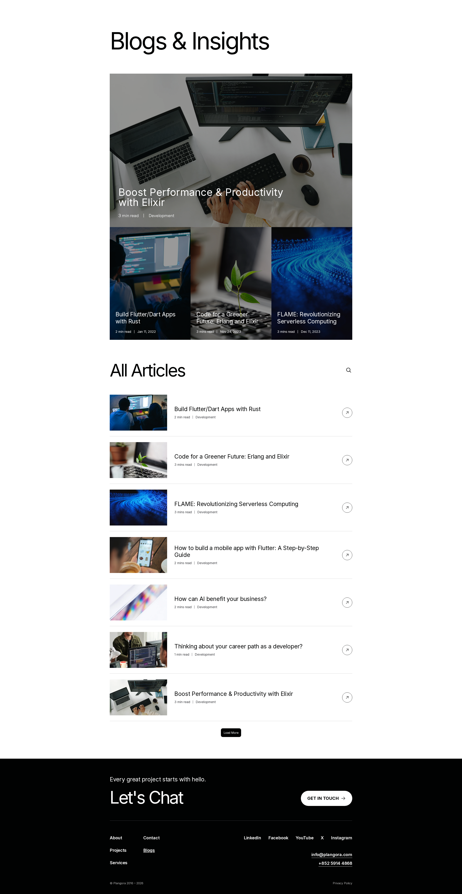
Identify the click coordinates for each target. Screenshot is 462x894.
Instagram (341, 837)
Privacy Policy (342, 883)
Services (118, 862)
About (116, 837)
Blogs (149, 850)
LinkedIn (252, 837)
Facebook (278, 837)
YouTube (304, 837)
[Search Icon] (348, 370)
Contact (151, 837)
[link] (326, 798)
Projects (118, 850)
